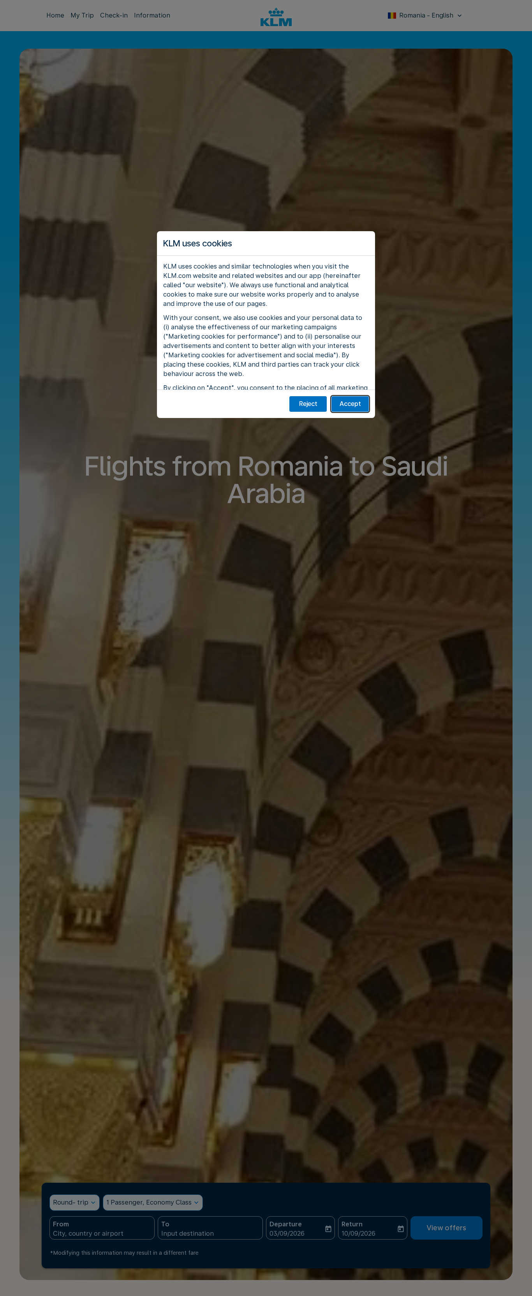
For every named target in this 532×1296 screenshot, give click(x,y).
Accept (350, 403)
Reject (308, 403)
